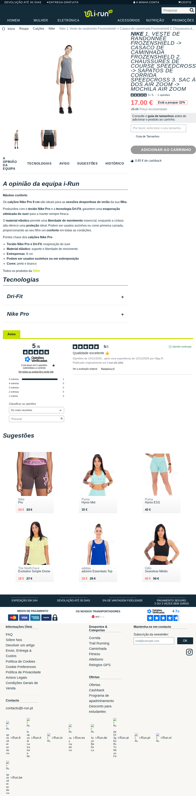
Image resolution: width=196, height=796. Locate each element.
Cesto (186, 2)
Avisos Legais (16, 677)
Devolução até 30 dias (22, 2)
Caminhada (98, 649)
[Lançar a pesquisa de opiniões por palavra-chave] (61, 419)
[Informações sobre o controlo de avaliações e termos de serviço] (53, 365)
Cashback (96, 690)
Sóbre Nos (14, 640)
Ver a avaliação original (85, 369)
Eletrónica (68, 20)
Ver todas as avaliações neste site (36, 371)
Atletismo (96, 659)
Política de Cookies (20, 661)
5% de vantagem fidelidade (123, 600)
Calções (38, 28)
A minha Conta (147, 2)
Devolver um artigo (20, 645)
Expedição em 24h (25, 600)
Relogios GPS (100, 665)
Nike (52, 28)
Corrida (94, 638)
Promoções (183, 20)
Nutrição (155, 20)
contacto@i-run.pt (19, 708)
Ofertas (94, 685)
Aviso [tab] (11, 334)
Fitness (94, 654)
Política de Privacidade (23, 672)
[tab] (65, 297)
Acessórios (129, 20)
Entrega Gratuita (63, 2)
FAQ (9, 634)
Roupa (24, 28)
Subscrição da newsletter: (151, 634)
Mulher (41, 20)
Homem (13, 20)
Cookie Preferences (21, 667)
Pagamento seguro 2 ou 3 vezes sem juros (171, 602)
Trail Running (99, 643)
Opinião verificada (181, 346)
